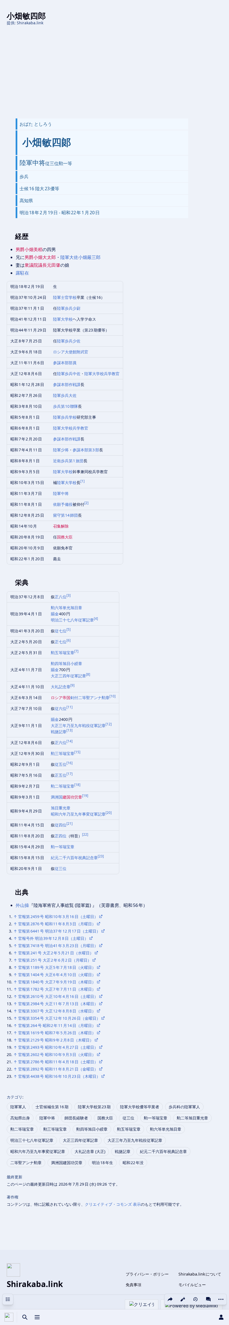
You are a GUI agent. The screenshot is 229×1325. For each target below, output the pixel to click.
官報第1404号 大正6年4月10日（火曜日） (57, 974)
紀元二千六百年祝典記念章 (74, 857)
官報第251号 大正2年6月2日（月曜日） (54, 960)
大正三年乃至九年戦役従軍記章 (78, 725)
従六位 (60, 708)
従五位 (60, 764)
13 (69, 730)
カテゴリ (14, 1097)
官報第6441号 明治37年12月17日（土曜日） (59, 931)
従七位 (60, 630)
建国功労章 (72, 797)
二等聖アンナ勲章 (26, 1162)
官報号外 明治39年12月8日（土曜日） (53, 938)
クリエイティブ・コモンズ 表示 (113, 1204)
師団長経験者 (76, 1118)
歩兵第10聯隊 (65, 406)
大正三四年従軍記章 (68, 675)
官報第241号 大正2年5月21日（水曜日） (56, 952)
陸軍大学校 (63, 319)
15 (77, 752)
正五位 (60, 775)
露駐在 (22, 273)
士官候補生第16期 (51, 1106)
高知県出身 (20, 1118)
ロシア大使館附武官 (70, 351)
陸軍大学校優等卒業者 (139, 1106)
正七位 (60, 641)
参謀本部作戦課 (66, 384)
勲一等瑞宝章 (62, 846)
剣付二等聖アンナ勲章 (89, 697)
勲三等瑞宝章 (62, 753)
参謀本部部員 (65, 362)
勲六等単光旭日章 (66, 607)
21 (69, 823)
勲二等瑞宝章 (62, 786)
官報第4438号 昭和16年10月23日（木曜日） (59, 1076)
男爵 (20, 249)
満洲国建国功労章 (66, 1162)
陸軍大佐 (69, 257)
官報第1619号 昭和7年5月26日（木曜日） (57, 1032)
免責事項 (133, 1284)
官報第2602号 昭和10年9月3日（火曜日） (57, 1054)
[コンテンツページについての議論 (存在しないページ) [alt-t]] (208, 1299)
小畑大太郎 (45, 257)
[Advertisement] (114, 72)
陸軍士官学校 (65, 297)
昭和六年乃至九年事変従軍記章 (78, 814)
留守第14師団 (65, 515)
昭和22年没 (133, 1162)
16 (69, 763)
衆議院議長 (36, 265)
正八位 (60, 596)
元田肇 (53, 265)
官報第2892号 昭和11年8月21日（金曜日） (58, 1069)
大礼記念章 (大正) (90, 1151)
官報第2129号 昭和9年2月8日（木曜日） (56, 1040)
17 (69, 774)
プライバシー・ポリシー (147, 1274)
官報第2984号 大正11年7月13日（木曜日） (58, 1003)
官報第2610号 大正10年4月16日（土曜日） (58, 996)
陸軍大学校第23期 (94, 1106)
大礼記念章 (60, 686)
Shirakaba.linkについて (199, 1274)
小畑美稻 (33, 249)
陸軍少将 (61, 449)
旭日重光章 (60, 808)
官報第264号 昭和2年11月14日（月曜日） (57, 1025)
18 (77, 785)
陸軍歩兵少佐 (68, 341)
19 (85, 795)
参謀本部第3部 (86, 449)
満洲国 (57, 797)
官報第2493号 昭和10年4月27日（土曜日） (58, 1047)
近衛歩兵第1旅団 (68, 460)
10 (112, 696)
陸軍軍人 (18, 1106)
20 (109, 813)
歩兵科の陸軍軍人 (184, 1106)
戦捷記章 (58, 731)
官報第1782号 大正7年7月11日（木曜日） (57, 989)
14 (69, 741)
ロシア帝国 (60, 697)
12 (109, 724)
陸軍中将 (61, 493)
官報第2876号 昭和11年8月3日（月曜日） (57, 923)
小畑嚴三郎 (89, 257)
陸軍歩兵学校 (65, 417)
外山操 (22, 905)
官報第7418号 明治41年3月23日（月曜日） (58, 945)
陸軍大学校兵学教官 (102, 373)
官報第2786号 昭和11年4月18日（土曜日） (58, 1061)
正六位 (60, 742)
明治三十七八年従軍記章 (72, 620)
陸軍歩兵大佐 (65, 395)
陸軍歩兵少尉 (68, 308)
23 (101, 856)
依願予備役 (63, 504)
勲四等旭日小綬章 (66, 663)
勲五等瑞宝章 (62, 652)
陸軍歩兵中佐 (68, 373)
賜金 (55, 613)
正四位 (60, 835)
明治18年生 (102, 1162)
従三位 (60, 868)
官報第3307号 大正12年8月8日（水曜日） (57, 1011)
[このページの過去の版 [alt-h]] (195, 1299)
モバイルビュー (192, 1284)
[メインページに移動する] (9, 1317)
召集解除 (61, 526)
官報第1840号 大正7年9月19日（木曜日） (57, 982)
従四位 (60, 825)
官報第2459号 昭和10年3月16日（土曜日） (58, 916)
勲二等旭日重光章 (192, 1118)
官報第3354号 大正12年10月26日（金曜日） (59, 1018)
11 (69, 707)
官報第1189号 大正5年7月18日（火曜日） (57, 967)
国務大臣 (65, 537)
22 (85, 834)
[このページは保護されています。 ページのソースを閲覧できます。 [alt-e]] (183, 1299)
